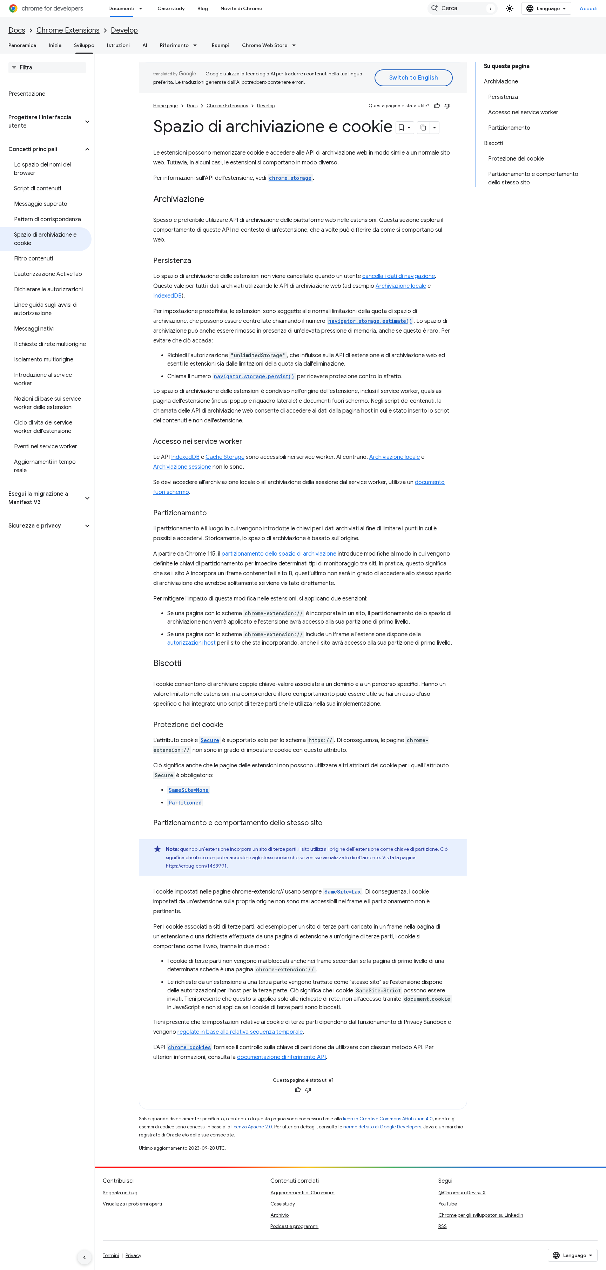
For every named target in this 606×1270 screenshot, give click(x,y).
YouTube (447, 1204)
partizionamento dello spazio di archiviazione (279, 553)
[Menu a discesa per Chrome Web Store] (296, 45)
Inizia (55, 45)
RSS (442, 1226)
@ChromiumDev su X (462, 1192)
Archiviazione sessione (182, 466)
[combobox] (462, 8)
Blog (202, 8)
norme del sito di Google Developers (382, 1127)
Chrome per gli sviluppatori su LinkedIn (480, 1215)
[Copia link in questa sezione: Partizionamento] (214, 513)
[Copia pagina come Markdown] (423, 128)
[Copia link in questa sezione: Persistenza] (198, 261)
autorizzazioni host (191, 642)
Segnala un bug (120, 1192)
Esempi (220, 45)
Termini (111, 1255)
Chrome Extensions (68, 30)
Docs (16, 30)
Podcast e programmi (294, 1226)
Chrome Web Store (265, 45)
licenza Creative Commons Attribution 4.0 (388, 1119)
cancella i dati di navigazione (398, 276)
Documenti (121, 8)
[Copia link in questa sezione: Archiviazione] (211, 200)
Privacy (133, 1255)
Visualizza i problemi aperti (132, 1204)
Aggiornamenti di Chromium (302, 1192)
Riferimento (174, 45)
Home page (165, 106)
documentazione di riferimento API (281, 1057)
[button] (41, 122)
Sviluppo (84, 45)
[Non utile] (447, 106)
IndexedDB (167, 295)
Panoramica (22, 45)
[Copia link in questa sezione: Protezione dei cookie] (230, 725)
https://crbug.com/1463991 (196, 866)
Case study (171, 8)
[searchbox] (47, 67)
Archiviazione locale (401, 286)
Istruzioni (118, 45)
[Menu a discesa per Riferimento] (197, 45)
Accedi (589, 8)
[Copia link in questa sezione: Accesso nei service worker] (249, 442)
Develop (124, 30)
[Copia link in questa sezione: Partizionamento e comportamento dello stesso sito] (329, 823)
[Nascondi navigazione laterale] (85, 1257)
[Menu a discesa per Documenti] (142, 8)
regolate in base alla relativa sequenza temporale (240, 1031)
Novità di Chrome (241, 8)
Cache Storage (225, 457)
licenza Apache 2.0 (251, 1127)
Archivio (279, 1215)
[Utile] (437, 106)
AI (144, 45)
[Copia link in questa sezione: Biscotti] (189, 664)
